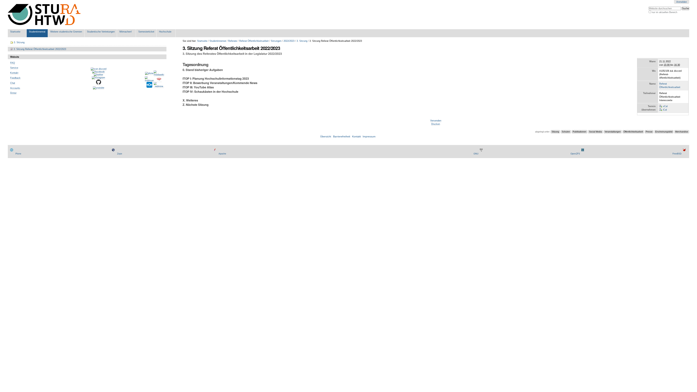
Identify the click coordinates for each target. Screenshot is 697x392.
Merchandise (681, 131)
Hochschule (165, 31)
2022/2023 (289, 41)
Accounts (15, 88)
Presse (649, 131)
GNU (476, 153)
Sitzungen (276, 41)
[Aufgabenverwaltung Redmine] (159, 86)
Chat (12, 83)
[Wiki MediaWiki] (159, 74)
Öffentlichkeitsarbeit (633, 131)
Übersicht (325, 136)
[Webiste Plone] (149, 73)
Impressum (369, 136)
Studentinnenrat (37, 31)
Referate (232, 41)
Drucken (435, 124)
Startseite (15, 31)
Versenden (435, 120)
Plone (18, 153)
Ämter (13, 93)
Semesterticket (146, 31)
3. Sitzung (302, 41)
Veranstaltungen (613, 131)
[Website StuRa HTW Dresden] (44, 14)
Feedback (15, 78)
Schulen (566, 131)
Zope (119, 153)
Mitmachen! (125, 31)
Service (14, 67)
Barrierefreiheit (341, 136)
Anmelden (681, 2)
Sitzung (555, 131)
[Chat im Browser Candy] (159, 80)
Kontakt (14, 73)
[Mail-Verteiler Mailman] (149, 80)
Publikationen (579, 131)
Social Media (595, 131)
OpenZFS (575, 153)
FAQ (12, 63)
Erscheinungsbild (663, 131)
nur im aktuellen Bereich (664, 12)
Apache (222, 153)
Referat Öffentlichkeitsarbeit (254, 41)
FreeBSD (677, 153)
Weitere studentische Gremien (66, 31)
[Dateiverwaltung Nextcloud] (149, 86)
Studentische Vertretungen (101, 31)
